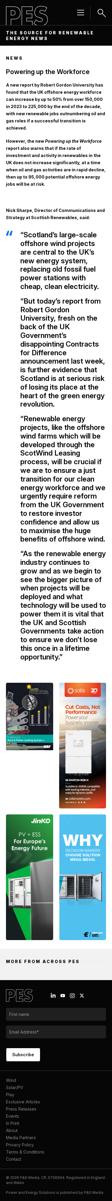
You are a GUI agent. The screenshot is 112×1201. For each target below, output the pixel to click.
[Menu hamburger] (80, 12)
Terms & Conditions (25, 1151)
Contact (13, 1159)
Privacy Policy (20, 1144)
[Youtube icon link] (62, 996)
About (12, 1130)
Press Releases (21, 1108)
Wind (11, 1080)
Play (10, 1094)
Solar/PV (14, 1087)
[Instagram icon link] (72, 995)
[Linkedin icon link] (53, 995)
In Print (12, 1123)
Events (12, 1116)
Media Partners (21, 1137)
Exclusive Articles (23, 1101)
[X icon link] (81, 995)
